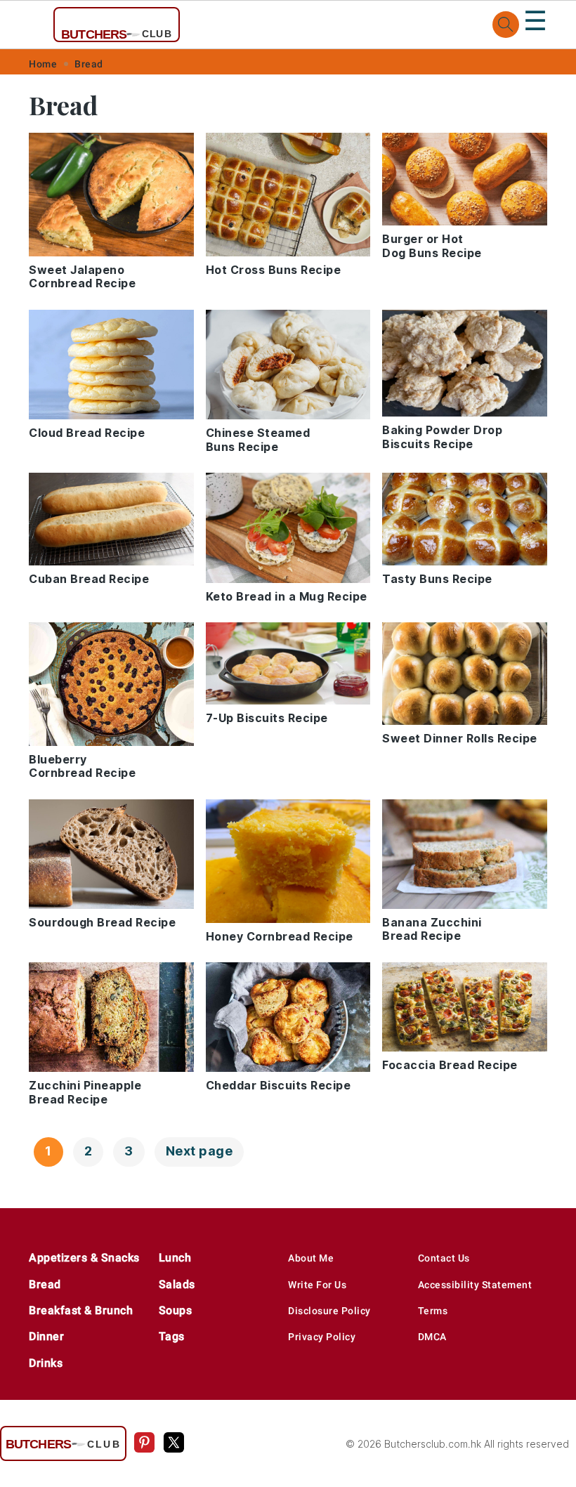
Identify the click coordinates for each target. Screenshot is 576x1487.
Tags (172, 1336)
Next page (199, 1151)
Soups (175, 1310)
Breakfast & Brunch (81, 1310)
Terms (433, 1310)
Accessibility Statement (475, 1284)
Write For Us (317, 1284)
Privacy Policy (321, 1336)
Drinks (46, 1363)
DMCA (432, 1336)
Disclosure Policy (329, 1310)
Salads (177, 1284)
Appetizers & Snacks (84, 1257)
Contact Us (444, 1258)
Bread (88, 64)
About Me (311, 1258)
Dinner (46, 1336)
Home (43, 64)
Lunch (175, 1257)
